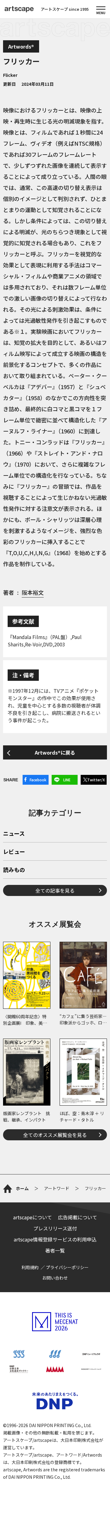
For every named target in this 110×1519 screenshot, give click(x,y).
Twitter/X (96, 779)
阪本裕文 (33, 592)
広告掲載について (77, 1217)
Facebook (38, 779)
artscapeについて (32, 1217)
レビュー (14, 852)
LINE (67, 779)
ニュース (14, 834)
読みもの (14, 870)
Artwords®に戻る (55, 752)
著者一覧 (55, 1250)
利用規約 (29, 1267)
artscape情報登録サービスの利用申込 (55, 1239)
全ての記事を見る (55, 890)
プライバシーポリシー (67, 1267)
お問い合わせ (55, 1278)
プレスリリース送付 (55, 1228)
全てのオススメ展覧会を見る (55, 1134)
